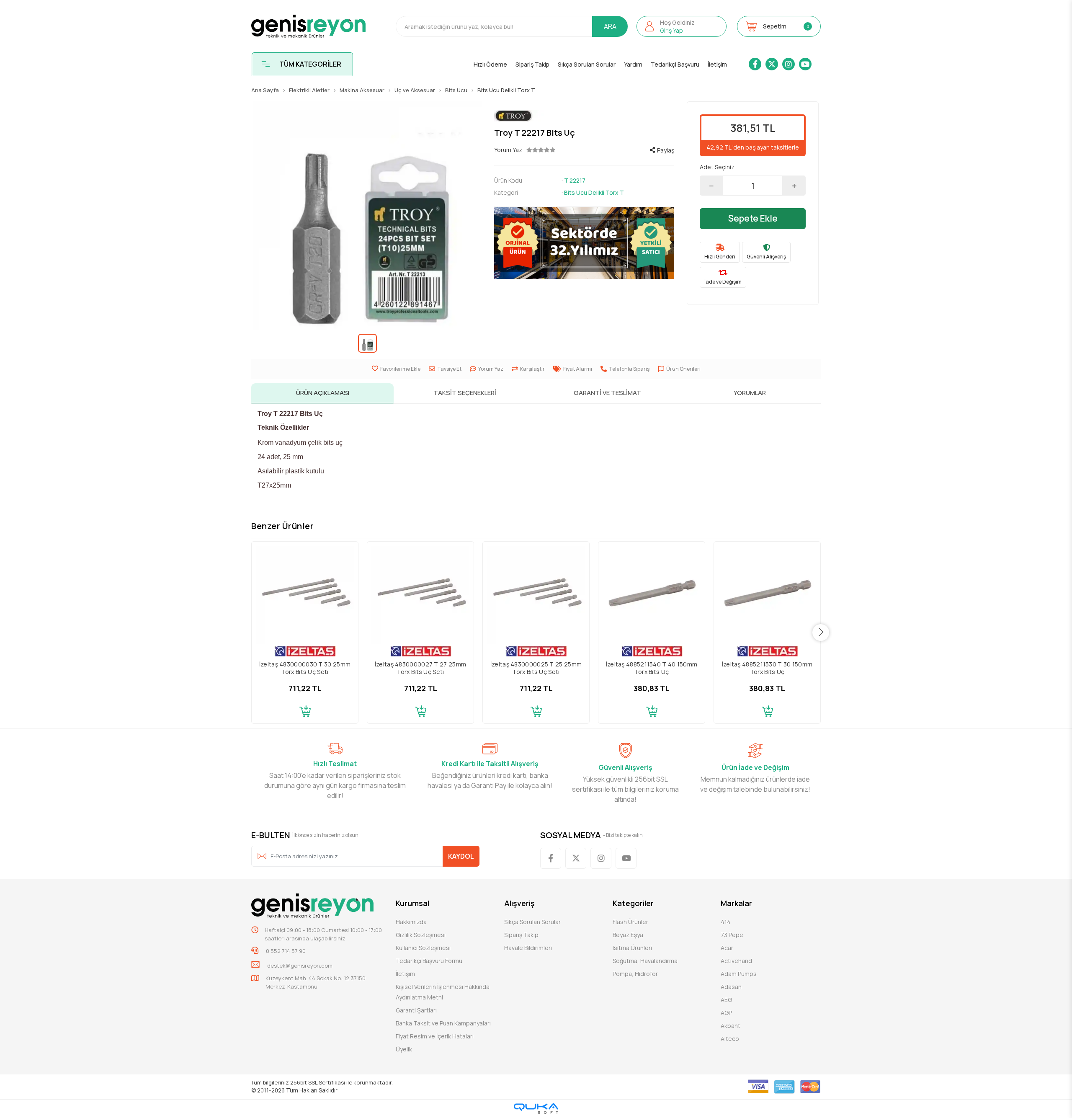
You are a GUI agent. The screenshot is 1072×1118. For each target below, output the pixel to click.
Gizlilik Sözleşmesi (421, 935)
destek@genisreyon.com (299, 965)
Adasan (731, 987)
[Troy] (584, 116)
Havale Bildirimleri (528, 948)
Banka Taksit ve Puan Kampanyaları (443, 1023)
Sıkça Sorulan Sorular (587, 64)
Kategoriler (633, 903)
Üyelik (404, 1049)
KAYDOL (461, 856)
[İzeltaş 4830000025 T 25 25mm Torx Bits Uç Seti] (536, 595)
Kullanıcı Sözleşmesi (423, 948)
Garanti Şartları (416, 1010)
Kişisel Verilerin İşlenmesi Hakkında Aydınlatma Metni (443, 992)
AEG (726, 1000)
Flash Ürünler (630, 922)
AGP (726, 1013)
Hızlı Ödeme (490, 64)
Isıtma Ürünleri (632, 948)
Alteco (730, 1039)
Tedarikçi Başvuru (675, 64)
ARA (610, 26)
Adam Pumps (739, 974)
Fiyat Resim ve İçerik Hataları (435, 1036)
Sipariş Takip (532, 64)
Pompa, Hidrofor (635, 974)
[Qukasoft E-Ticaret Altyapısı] (536, 1108)
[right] (821, 632)
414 (726, 922)
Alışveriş (519, 903)
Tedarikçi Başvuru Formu (429, 961)
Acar (727, 948)
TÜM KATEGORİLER (310, 64)
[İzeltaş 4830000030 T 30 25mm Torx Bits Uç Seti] (305, 595)
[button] (681, 26)
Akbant (730, 1026)
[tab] (322, 393)
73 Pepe (732, 935)
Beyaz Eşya (628, 935)
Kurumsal (412, 903)
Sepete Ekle (753, 218)
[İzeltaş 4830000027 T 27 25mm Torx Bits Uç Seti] (420, 595)
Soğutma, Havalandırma (645, 961)
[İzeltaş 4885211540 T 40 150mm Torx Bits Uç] (652, 595)
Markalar (736, 903)
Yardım (633, 64)
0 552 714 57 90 (285, 951)
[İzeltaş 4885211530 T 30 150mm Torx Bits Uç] (767, 595)
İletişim (717, 64)
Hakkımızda (411, 922)
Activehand (736, 961)
